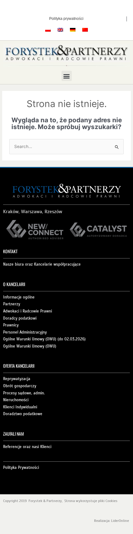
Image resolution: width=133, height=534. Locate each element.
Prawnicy (11, 325)
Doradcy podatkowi (19, 318)
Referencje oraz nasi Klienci (27, 446)
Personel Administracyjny (25, 332)
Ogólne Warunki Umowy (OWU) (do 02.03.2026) (44, 339)
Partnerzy (11, 304)
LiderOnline (120, 520)
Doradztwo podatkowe (22, 413)
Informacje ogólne (19, 297)
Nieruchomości (15, 399)
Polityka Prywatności (21, 467)
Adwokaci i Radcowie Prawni (27, 311)
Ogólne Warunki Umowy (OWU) (29, 346)
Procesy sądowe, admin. (24, 393)
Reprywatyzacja (16, 378)
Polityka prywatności (66, 18)
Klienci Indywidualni (20, 407)
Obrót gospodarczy (19, 386)
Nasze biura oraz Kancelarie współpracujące (42, 264)
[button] (67, 76)
